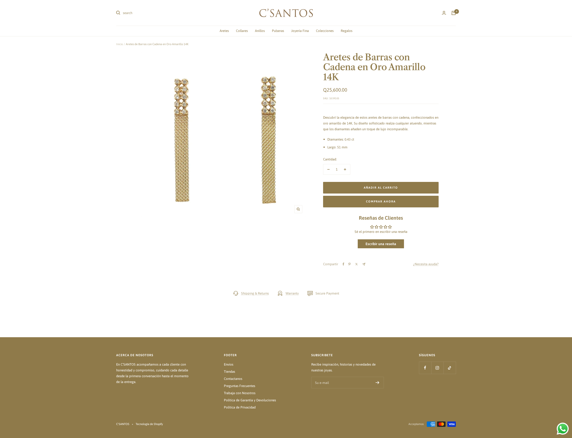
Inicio (119, 44)
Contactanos (233, 379)
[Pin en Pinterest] (349, 264)
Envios (228, 364)
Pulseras (278, 31)
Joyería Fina (300, 31)
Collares (242, 31)
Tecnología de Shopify (149, 424)
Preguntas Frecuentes (239, 386)
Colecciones (325, 31)
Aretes (224, 31)
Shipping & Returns (255, 293)
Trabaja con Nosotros (239, 393)
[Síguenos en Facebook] (425, 368)
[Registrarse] (377, 382)
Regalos (346, 31)
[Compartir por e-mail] (363, 264)
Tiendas (229, 371)
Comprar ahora (381, 201)
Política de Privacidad (240, 407)
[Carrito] (453, 13)
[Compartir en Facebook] (343, 264)
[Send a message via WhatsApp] (563, 429)
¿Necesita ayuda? (426, 264)
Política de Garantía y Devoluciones (250, 400)
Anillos (260, 31)
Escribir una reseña (381, 244)
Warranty (292, 293)
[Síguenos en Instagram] (437, 368)
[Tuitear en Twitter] (356, 264)
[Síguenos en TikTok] (450, 368)
